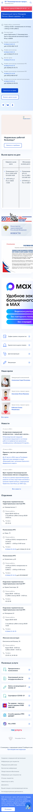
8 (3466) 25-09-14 (9, 81)
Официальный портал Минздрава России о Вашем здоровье (14, 15)
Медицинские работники (9, 765)
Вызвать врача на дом (10, 97)
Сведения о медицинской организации (13, 758)
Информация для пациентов (10, 761)
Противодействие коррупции (16, 749)
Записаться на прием (9, 90)
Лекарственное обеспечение (10, 771)
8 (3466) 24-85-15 (9, 44)
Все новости (16, 489)
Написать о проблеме (13, 145)
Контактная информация (9, 768)
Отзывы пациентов (7, 778)
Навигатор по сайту (7, 781)
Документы (5, 785)
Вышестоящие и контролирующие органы (14, 788)
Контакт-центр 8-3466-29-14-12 (15, 8)
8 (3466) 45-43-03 (10, 549)
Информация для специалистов (11, 775)
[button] (31, 2)
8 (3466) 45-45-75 (9, 65)
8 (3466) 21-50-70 (10, 631)
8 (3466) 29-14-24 (9, 73)
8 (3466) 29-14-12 (9, 60)
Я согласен (8, 809)
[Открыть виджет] (28, 805)
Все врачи (4, 417)
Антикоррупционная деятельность (12, 791)
